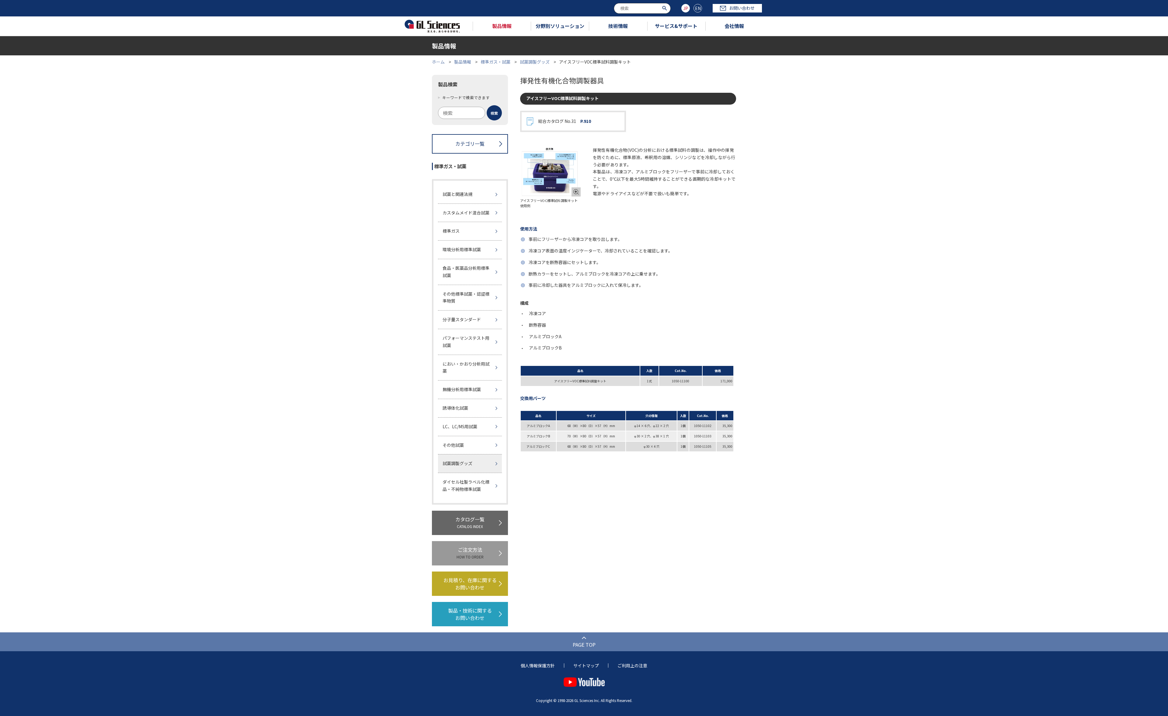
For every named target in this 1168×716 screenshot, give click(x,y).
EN (698, 8)
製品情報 (502, 26)
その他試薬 (453, 445)
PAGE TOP (584, 644)
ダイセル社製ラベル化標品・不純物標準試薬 (466, 485)
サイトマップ (586, 665)
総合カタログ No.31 (564, 121)
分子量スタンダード (462, 319)
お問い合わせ (742, 8)
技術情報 (618, 26)
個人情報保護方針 (538, 665)
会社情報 (734, 26)
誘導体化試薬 (455, 408)
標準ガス (451, 231)
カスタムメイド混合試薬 (466, 213)
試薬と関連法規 (457, 194)
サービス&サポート (676, 26)
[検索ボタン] (665, 7)
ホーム (438, 62)
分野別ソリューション (560, 26)
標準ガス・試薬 (495, 62)
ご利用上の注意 (632, 665)
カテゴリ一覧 (470, 143)
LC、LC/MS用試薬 (460, 426)
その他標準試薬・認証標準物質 (466, 297)
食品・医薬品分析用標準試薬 (466, 271)
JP (685, 8)
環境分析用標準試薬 (462, 249)
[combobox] (642, 8)
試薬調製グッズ (535, 62)
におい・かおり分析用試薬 (466, 367)
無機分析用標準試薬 (462, 389)
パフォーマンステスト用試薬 (466, 341)
